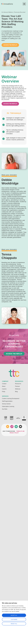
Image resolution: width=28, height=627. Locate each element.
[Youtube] (20, 426)
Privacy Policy (14, 432)
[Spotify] (16, 426)
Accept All (14, 615)
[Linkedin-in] (7, 426)
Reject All (14, 623)
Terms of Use (20, 431)
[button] (24, 3)
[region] (14, 614)
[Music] (11, 426)
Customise (14, 619)
